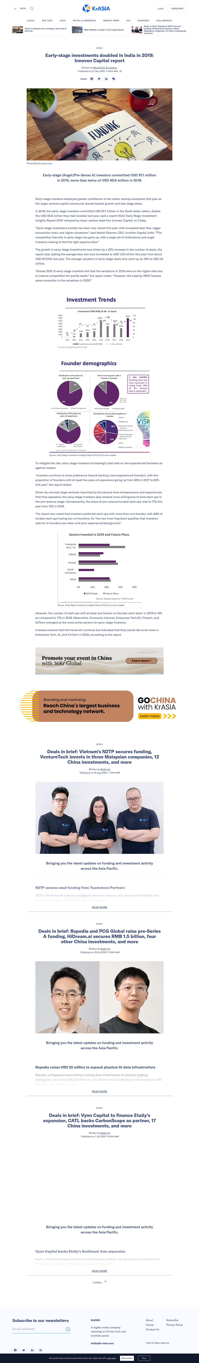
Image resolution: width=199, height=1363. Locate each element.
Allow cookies (126, 1358)
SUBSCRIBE (177, 8)
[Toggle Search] (32, 9)
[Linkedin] (106, 78)
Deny (144, 1358)
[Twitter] (99, 78)
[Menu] (15, 9)
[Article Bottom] (99, 661)
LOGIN (160, 9)
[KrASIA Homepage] (96, 9)
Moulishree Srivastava (105, 67)
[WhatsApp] (113, 78)
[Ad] (99, 706)
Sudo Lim (105, 769)
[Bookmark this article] (120, 71)
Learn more (111, 1358)
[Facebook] (91, 78)
